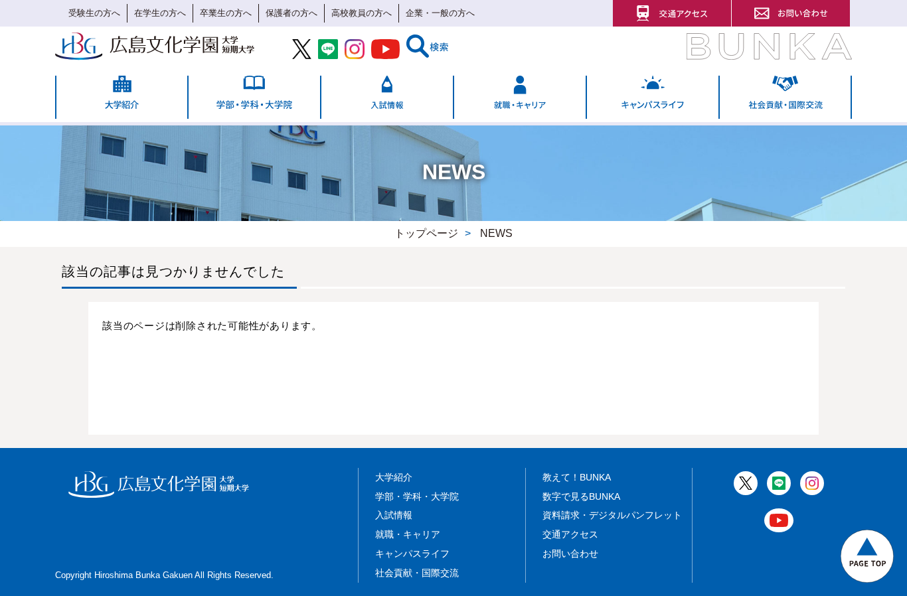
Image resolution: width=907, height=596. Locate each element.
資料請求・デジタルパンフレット (612, 515)
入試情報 (393, 515)
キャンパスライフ (412, 553)
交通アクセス (570, 534)
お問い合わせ (570, 553)
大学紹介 (393, 477)
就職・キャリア (407, 534)
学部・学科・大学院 (417, 496)
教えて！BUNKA (576, 477)
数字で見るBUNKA (581, 496)
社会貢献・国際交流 (417, 572)
